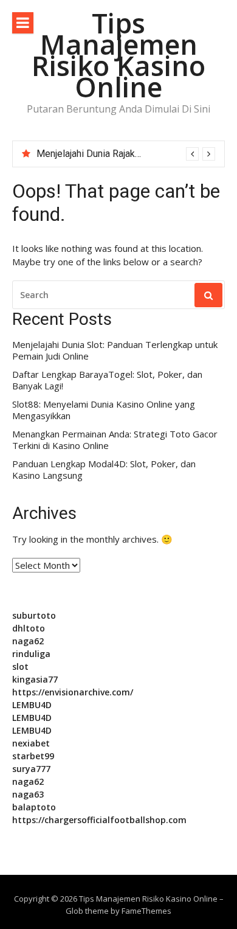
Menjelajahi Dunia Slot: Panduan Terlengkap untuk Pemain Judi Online (115, 351)
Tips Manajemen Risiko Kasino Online (118, 54)
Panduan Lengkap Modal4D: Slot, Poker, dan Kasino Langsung (104, 470)
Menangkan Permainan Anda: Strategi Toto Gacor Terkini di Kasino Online (115, 440)
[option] (125, 154)
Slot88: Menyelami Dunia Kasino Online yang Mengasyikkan (103, 410)
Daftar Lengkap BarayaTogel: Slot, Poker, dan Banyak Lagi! (107, 380)
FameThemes (146, 910)
